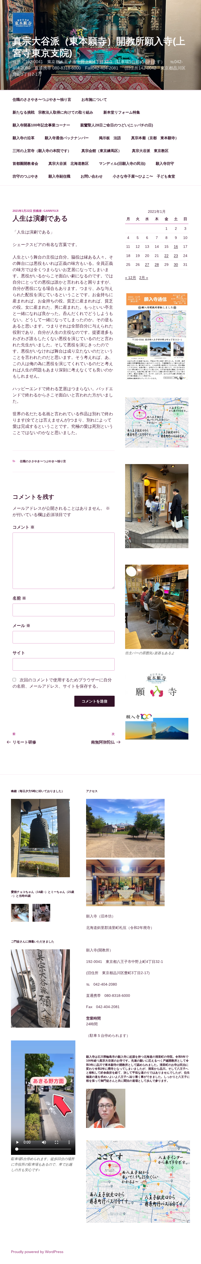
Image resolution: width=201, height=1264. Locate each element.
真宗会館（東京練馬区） (101, 151)
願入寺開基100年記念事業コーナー (41, 125)
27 (147, 264)
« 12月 (130, 278)
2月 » (143, 278)
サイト (19, 653)
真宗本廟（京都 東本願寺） (155, 138)
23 (176, 256)
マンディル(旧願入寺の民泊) (122, 163)
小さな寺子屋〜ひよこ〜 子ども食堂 (144, 176)
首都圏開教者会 (25, 163)
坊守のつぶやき (25, 176)
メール (21, 625)
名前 (19, 598)
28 (157, 264)
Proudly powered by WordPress (37, 1252)
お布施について (94, 99)
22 (166, 256)
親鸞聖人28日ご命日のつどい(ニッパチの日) (116, 125)
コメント (24, 527)
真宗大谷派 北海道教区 (68, 163)
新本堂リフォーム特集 (121, 112)
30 (176, 264)
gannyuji (50, 210)
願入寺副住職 (59, 176)
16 (176, 246)
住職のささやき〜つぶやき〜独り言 (42, 99)
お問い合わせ (92, 176)
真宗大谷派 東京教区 (150, 151)
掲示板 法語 (110, 138)
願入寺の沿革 (24, 138)
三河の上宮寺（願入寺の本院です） (42, 151)
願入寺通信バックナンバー (67, 138)
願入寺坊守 (165, 163)
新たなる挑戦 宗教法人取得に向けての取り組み (53, 112)
